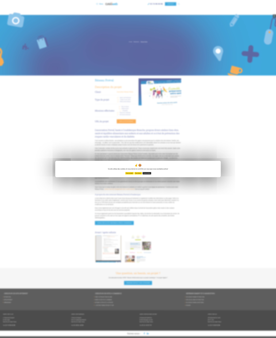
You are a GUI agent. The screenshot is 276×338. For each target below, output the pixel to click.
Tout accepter (129, 173)
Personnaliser (146, 173)
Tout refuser (138, 173)
